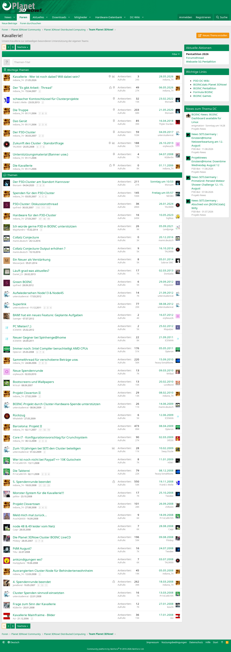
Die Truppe (20, 110)
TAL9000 (17, 146)
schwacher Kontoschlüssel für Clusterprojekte (46, 99)
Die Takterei (21, 471)
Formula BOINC (203, 92)
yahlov (16, 496)
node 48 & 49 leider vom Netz (34, 526)
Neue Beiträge (9, 23)
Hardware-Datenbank (108, 17)
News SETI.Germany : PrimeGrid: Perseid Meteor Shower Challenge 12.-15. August (208, 182)
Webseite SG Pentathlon (201, 61)
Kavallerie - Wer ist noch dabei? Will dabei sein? (46, 76)
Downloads (59, 17)
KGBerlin (169, 157)
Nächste (21, 47)
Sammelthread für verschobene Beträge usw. (45, 359)
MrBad (170, 373)
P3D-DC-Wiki (201, 80)
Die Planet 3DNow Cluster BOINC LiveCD (42, 537)
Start (215, 642)
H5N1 (170, 462)
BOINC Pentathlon (204, 88)
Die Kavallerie (22, 165)
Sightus (169, 218)
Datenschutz (196, 642)
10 (42, 585)
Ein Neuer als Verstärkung (31, 259)
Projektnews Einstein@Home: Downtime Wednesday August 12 (208, 161)
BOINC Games (202, 96)
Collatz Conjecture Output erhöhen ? (39, 248)
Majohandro (19, 229)
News (8, 17)
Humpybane (19, 563)
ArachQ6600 (19, 518)
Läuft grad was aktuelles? (31, 271)
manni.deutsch (20, 240)
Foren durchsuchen (30, 23)
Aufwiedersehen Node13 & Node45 (38, 293)
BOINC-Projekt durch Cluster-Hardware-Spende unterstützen (57, 404)
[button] (14, 17)
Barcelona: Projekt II (27, 426)
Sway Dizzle (167, 451)
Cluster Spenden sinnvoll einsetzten (38, 593)
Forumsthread (195, 58)
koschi (170, 607)
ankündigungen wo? (27, 559)
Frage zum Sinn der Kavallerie (34, 604)
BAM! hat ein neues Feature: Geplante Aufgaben (48, 315)
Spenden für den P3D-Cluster (34, 193)
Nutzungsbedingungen (174, 642)
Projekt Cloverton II (27, 393)
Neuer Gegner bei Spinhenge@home (39, 337)
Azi (14, 618)
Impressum (153, 642)
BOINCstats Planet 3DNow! (210, 84)
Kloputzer (168, 284)
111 (43, 207)
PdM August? (22, 548)
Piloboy (16, 540)
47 (40, 218)
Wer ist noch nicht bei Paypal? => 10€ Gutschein (47, 459)
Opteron (17, 352)
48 (44, 218)
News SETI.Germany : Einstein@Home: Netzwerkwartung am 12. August (207, 139)
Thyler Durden (166, 124)
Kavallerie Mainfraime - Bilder (34, 615)
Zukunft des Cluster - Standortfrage (38, 143)
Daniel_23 (18, 274)
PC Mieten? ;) (22, 326)
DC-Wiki (135, 17)
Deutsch (14, 642)
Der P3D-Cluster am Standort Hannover (41, 182)
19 (48, 429)
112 (48, 207)
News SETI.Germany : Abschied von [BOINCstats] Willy (208, 204)
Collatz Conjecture (26, 237)
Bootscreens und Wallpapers (33, 382)
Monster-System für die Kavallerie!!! (38, 493)
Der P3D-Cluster (24, 132)
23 (48, 485)
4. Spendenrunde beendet (32, 582)
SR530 (170, 440)
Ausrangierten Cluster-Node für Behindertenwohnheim (53, 570)
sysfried (17, 207)
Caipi (15, 529)
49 (48, 218)
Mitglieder (80, 17)
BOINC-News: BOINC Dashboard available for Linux (206, 118)
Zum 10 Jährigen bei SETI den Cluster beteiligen (47, 448)
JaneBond (17, 585)
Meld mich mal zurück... (30, 515)
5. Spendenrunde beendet (32, 482)
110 (38, 207)
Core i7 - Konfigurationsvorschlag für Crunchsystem (50, 437)
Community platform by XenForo (115, 648)
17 (40, 429)
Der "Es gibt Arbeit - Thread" (33, 87)
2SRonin (169, 506)
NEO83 (169, 195)
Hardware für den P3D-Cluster (34, 215)
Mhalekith (18, 418)
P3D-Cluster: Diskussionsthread (35, 204)
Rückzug (19, 415)
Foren (23, 17)
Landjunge (168, 229)
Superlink (19, 304)
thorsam (169, 101)
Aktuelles (38, 17)
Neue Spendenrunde (28, 370)
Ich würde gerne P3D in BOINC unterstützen (45, 226)
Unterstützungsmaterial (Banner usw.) (40, 154)
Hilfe (208, 642)
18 (44, 429)
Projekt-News (198, 128)
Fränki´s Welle (20, 102)
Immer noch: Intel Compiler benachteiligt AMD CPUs (50, 348)
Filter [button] (174, 54)
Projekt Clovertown (26, 504)
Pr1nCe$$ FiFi (20, 463)
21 (40, 485)
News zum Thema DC (201, 109)
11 (46, 585)
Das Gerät (20, 121)
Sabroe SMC (167, 262)
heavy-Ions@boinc (164, 362)
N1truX (16, 385)
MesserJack (18, 263)
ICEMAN (17, 329)
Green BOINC (22, 282)
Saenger (17, 318)
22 (44, 485)
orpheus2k (168, 146)
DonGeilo (168, 273)
